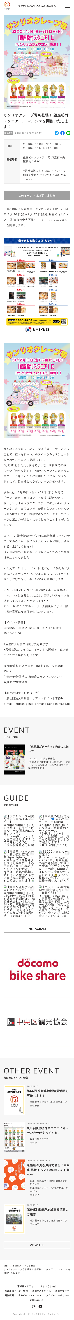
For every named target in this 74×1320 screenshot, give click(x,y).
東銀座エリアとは (26, 1286)
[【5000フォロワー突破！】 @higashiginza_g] (54, 866)
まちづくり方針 (48, 1286)
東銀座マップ (62, 1290)
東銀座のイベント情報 (16, 1290)
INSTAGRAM (37, 928)
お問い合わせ (37, 1300)
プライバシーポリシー (57, 1295)
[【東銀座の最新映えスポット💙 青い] (54, 830)
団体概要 (9, 1295)
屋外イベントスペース (30, 1295)
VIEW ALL (37, 1245)
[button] (67, 6)
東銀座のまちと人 (41, 1290)
